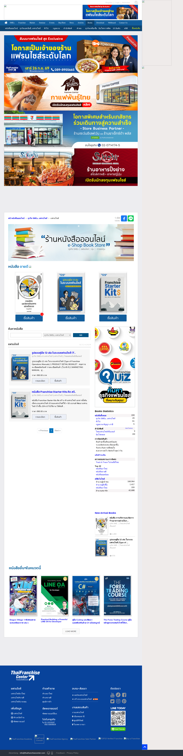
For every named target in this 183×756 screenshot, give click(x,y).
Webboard (112, 23)
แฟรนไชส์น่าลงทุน (19, 702)
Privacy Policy (72, 753)
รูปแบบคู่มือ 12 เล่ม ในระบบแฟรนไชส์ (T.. (53, 353)
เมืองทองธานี (79, 716)
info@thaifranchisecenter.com (32, 753)
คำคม (79, 28)
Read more (84, 344)
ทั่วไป (46, 28)
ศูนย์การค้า (47, 702)
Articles (81, 23)
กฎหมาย (56, 28)
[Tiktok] (117, 694)
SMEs (12, 23)
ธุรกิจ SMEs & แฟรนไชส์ (42, 356)
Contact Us (123, 23)
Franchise (22, 23)
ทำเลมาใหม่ (47, 694)
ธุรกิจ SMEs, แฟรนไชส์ (105, 418)
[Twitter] (111, 701)
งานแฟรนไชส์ (78, 712)
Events (51, 23)
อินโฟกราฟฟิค (105, 28)
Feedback (60, 753)
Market (32, 23)
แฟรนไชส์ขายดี (17, 698)
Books (90, 23)
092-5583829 (50, 724)
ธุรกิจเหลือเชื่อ (91, 28)
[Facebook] (124, 694)
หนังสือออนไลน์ (11, 28)
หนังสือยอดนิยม (102, 474)
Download (100, 23)
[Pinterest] (124, 702)
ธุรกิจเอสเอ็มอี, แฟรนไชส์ (30, 28)
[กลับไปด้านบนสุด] (145, 747)
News (72, 23)
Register (109, 2)
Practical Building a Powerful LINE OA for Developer (54, 620)
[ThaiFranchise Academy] (21, 738)
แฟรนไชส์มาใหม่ (18, 694)
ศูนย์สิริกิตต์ (78, 720)
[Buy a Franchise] (132, 738)
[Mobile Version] (52, 752)
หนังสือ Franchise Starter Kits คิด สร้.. (54, 392)
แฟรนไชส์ (18, 713)
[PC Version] (48, 752)
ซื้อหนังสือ (136, 28)
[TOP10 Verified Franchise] (110, 738)
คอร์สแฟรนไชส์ (79, 695)
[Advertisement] (71, 200)
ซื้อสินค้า (29, 318)
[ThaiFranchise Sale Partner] (83, 738)
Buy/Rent (62, 23)
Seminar (42, 23)
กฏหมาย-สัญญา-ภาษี (104, 424)
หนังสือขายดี (101, 472)
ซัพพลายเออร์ (19, 721)
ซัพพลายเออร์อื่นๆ (49, 714)
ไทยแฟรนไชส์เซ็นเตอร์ (73, 356)
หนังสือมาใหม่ (101, 469)
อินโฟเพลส (100, 434)
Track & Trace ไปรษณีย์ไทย (107, 462)
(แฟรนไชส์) (58, 356)
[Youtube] (112, 694)
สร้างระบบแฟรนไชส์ (82, 699)
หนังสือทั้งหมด (100, 415)
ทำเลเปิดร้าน (19, 717)
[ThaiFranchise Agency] (57, 738)
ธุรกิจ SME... (114, 523)
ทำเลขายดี (46, 698)
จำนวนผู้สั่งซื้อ (101, 485)
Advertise (126, 2)
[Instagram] (117, 702)
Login (117, 2)
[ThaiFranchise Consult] (39, 738)
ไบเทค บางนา (79, 724)
